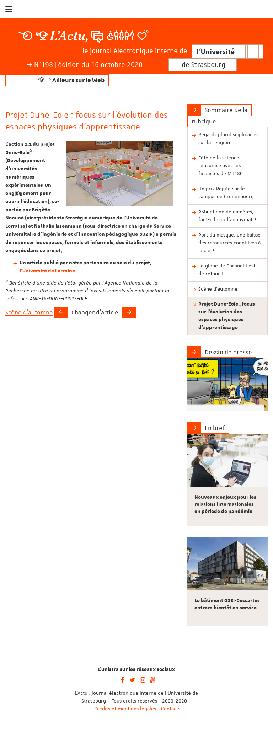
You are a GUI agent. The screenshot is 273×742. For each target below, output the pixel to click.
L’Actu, (69, 36)
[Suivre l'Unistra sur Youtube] (153, 679)
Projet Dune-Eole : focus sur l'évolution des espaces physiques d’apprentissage (226, 316)
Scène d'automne (29, 312)
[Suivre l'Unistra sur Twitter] (132, 679)
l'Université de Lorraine (47, 271)
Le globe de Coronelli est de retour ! (226, 270)
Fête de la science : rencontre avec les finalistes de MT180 (220, 165)
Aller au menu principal (259, 27)
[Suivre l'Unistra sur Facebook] (122, 679)
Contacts (170, 708)
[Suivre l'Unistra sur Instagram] (142, 679)
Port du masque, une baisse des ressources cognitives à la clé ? (229, 243)
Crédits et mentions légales (125, 708)
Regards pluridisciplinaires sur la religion (228, 138)
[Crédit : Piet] (227, 384)
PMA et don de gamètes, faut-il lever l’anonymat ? (227, 215)
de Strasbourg (203, 64)
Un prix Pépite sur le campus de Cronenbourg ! (227, 192)
